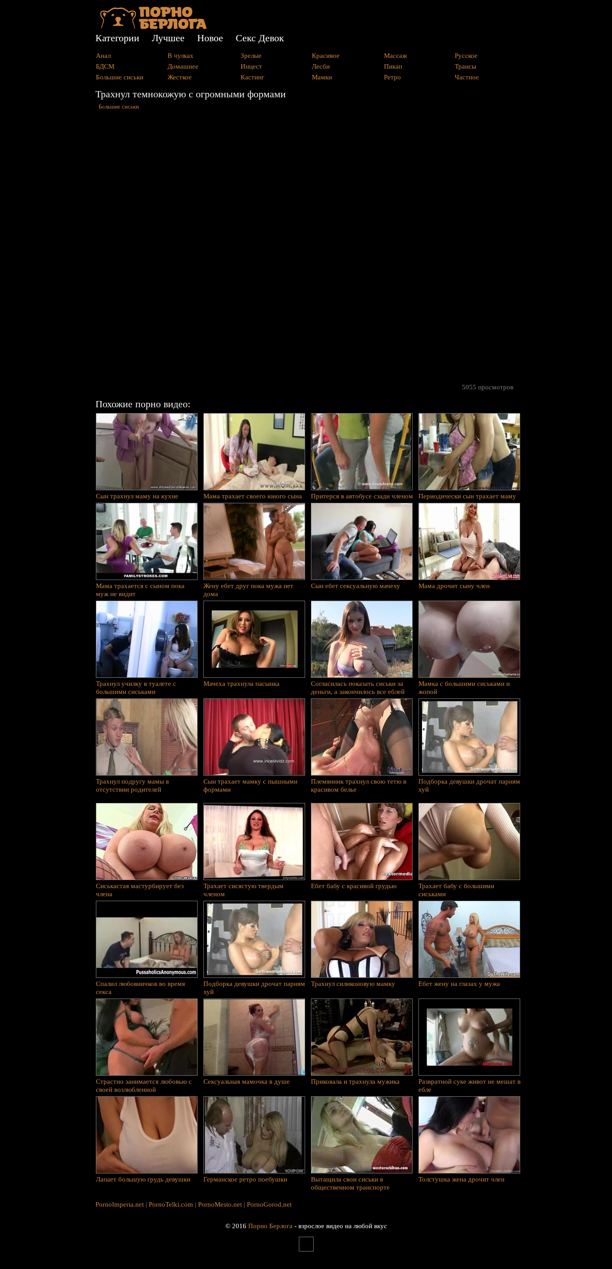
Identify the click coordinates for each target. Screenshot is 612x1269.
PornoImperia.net (119, 1204)
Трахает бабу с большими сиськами (456, 890)
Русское (466, 55)
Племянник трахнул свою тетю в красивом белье (358, 785)
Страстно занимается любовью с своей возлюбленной (144, 1085)
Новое (210, 38)
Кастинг (252, 77)
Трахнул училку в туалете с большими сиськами (136, 687)
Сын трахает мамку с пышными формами (250, 785)
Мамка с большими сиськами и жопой (464, 687)
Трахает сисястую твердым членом (243, 890)
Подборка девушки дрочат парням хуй (469, 785)
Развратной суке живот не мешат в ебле (469, 1085)
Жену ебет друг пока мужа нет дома (248, 589)
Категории (117, 38)
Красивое (326, 55)
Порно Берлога (270, 1226)
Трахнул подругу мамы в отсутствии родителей (132, 785)
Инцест (251, 66)
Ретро (392, 77)
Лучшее (168, 38)
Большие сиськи (119, 77)
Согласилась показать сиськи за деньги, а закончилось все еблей (358, 687)
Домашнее (183, 66)
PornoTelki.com (171, 1204)
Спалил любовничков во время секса (140, 987)
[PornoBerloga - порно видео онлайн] (153, 27)
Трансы (465, 66)
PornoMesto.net (220, 1204)
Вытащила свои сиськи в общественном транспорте (350, 1183)
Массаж (395, 55)
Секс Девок (260, 38)
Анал (103, 55)
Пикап (393, 66)
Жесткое (180, 77)
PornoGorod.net (269, 1204)
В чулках (181, 55)
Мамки (322, 77)
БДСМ (105, 66)
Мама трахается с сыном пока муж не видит (140, 589)
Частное (467, 77)
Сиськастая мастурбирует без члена (140, 890)
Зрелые (251, 55)
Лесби (321, 66)
